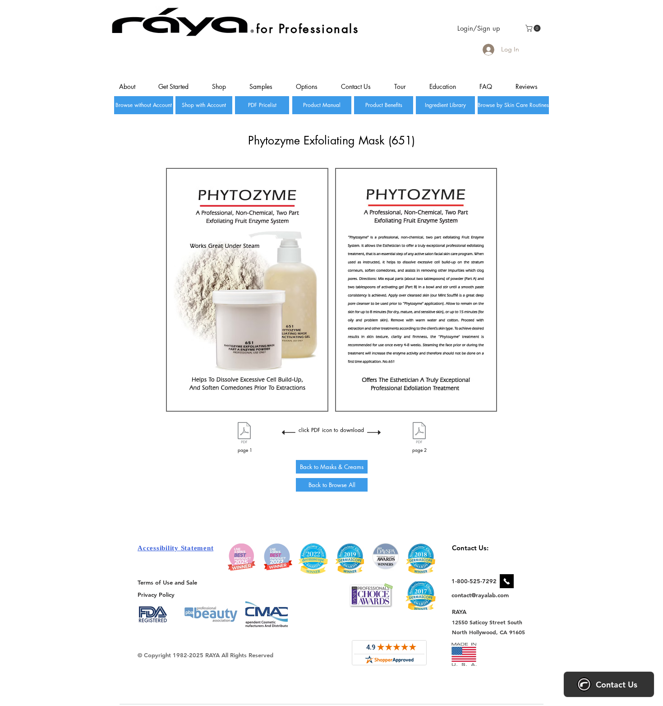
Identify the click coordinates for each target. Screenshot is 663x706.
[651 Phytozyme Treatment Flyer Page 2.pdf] (419, 434)
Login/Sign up (478, 28)
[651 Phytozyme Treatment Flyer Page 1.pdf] (244, 434)
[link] (533, 28)
